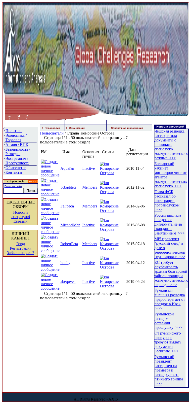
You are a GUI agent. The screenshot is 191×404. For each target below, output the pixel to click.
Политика (13, 131)
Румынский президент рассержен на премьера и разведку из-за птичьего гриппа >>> (168, 370)
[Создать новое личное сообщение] (50, 175)
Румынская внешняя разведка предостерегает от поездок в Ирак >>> (169, 299)
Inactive (88, 168)
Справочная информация (127, 128)
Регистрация (20, 248)
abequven (68, 281)
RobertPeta (69, 244)
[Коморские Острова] (104, 164)
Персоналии (52, 128)
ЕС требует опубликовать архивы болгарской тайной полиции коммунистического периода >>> (171, 273)
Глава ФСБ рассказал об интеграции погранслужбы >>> (167, 201)
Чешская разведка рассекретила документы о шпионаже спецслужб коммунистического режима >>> (171, 144)
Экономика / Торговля (16, 137)
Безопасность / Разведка (17, 151)
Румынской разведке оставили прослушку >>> (168, 321)
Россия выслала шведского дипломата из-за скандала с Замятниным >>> (169, 224)
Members (89, 187)
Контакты (13, 172)
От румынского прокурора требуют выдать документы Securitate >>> (167, 342)
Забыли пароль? (20, 253)
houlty (65, 263)
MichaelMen (70, 225)
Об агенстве (15, 168)
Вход (20, 244)
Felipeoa (67, 206)
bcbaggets (68, 187)
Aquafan (67, 168)
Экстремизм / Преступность (17, 160)
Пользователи (52, 133)
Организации (77, 128)
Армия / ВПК (16, 144)
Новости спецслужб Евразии (20, 216)
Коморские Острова (109, 170)
